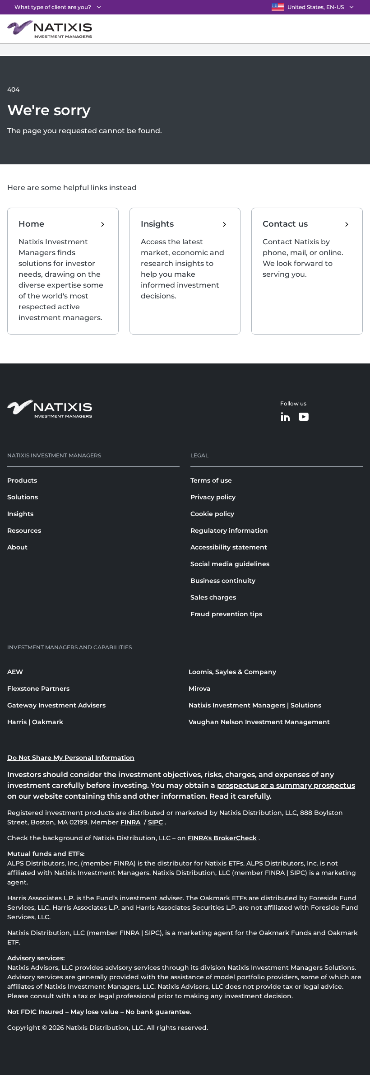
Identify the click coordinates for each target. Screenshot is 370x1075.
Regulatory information (229, 530)
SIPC (156, 822)
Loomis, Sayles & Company (232, 672)
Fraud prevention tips (226, 614)
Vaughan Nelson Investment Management (259, 722)
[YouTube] (303, 417)
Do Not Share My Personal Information (70, 758)
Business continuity (222, 581)
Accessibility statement (228, 547)
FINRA (131, 822)
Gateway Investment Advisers (56, 705)
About (17, 547)
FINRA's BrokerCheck (222, 838)
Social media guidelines (229, 564)
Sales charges (213, 597)
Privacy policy (213, 497)
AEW (15, 672)
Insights (20, 514)
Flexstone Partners (38, 688)
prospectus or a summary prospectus (286, 785)
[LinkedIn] (285, 417)
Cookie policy (212, 514)
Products (22, 480)
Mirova (200, 688)
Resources (24, 530)
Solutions (22, 497)
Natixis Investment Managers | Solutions (255, 705)
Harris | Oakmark (35, 722)
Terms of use (211, 480)
